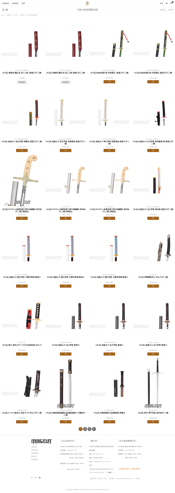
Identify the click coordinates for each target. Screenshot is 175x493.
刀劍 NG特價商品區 (32, 15)
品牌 (23, 3)
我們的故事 (34, 450)
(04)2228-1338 (130, 450)
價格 (162, 10)
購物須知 (34, 456)
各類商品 (15, 3)
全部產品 (8, 15)
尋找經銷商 (34, 453)
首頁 (3, 15)
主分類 (15, 15)
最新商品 (6, 3)
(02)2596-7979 (72, 450)
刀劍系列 (21, 15)
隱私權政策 (34, 459)
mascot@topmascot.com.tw (102, 461)
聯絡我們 (34, 447)
